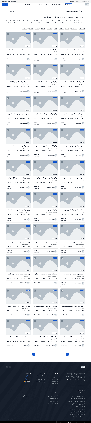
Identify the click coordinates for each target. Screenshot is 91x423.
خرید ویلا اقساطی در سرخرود (53, 403)
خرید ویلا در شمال (68, 4)
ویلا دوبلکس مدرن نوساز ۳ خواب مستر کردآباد (74, 337)
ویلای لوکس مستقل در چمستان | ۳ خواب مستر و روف (73, 114)
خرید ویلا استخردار (55, 379)
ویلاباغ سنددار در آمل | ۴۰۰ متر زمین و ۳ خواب (73, 210)
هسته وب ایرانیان (75, 419)
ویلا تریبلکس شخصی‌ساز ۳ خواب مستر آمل (18, 337)
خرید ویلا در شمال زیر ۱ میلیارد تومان (78, 404)
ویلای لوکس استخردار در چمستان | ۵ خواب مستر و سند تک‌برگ (45, 146)
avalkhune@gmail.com (74, 1)
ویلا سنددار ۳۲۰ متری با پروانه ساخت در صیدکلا (46, 242)
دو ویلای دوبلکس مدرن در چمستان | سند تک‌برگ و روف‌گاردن (73, 146)
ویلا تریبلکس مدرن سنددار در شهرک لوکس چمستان (19, 242)
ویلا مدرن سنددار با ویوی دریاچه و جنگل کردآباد (19, 306)
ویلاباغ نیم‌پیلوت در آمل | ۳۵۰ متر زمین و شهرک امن (19, 114)
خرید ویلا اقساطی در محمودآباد (52, 400)
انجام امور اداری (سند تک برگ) (40, 382)
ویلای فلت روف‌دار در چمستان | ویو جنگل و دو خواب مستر (45, 274)
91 (30, 354)
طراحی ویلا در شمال (41, 377)
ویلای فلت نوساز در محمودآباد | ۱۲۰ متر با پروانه (46, 210)
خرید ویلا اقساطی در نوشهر (53, 401)
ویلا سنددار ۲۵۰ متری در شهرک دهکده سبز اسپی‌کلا (46, 306)
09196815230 (84, 1)
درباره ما (12, 419)
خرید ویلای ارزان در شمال (80, 406)
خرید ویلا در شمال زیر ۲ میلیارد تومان (78, 395)
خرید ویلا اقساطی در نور (54, 398)
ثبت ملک (5, 4)
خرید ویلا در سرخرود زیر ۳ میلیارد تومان (78, 412)
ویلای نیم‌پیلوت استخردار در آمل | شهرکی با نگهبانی (18, 178)
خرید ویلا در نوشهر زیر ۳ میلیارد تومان (78, 411)
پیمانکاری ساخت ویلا (41, 375)
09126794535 (81, 385)
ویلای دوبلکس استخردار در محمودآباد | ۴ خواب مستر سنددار (19, 210)
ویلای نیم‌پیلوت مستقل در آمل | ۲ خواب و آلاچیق (46, 82)
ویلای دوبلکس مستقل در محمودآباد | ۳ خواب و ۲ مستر (74, 50)
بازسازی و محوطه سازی (40, 379)
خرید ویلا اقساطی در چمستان (53, 396)
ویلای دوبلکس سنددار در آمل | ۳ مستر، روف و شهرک (19, 146)
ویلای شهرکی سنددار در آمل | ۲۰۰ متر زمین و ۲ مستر (45, 114)
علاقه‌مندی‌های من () (12, 1)
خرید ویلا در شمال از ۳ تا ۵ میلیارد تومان (77, 398)
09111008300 (81, 383)
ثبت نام (3, 1)
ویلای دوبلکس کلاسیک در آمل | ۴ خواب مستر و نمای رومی (19, 82)
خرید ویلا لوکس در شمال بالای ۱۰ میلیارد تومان (76, 401)
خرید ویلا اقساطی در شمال (53, 395)
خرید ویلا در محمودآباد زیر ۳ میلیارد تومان (77, 409)
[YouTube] (10, 367)
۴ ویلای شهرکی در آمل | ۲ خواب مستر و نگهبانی (74, 82)
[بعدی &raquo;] (23, 354)
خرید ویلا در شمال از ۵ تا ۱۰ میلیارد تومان (77, 400)
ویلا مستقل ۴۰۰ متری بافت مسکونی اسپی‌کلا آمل (47, 337)
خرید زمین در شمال (57, 4)
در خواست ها (27, 4)
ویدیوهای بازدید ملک (27, 396)
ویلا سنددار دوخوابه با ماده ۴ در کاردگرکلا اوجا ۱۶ (19, 274)
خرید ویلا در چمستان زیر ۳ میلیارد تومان (77, 403)
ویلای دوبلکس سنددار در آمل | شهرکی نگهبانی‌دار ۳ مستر (47, 178)
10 (37, 354)
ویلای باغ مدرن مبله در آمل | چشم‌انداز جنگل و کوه (74, 178)
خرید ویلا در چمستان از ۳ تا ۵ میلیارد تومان (77, 414)
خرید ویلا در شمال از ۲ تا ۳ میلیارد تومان (77, 396)
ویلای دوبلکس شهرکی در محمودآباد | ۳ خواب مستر (74, 242)
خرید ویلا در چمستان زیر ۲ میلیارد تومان (78, 416)
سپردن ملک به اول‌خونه (26, 395)
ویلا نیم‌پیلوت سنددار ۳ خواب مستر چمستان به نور (74, 274)
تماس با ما (8, 419)
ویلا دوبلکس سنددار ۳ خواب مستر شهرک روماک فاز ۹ (73, 306)
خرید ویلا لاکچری (55, 381)
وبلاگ (35, 4)
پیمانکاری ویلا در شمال (44, 4)
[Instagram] (7, 367)
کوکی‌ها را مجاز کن (60, 422)
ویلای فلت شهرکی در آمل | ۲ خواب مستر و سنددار (46, 50)
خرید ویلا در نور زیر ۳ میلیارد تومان (79, 408)
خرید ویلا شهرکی (55, 383)
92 (27, 354)
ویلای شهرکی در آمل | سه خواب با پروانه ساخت (19, 50)
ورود (6, 1)
